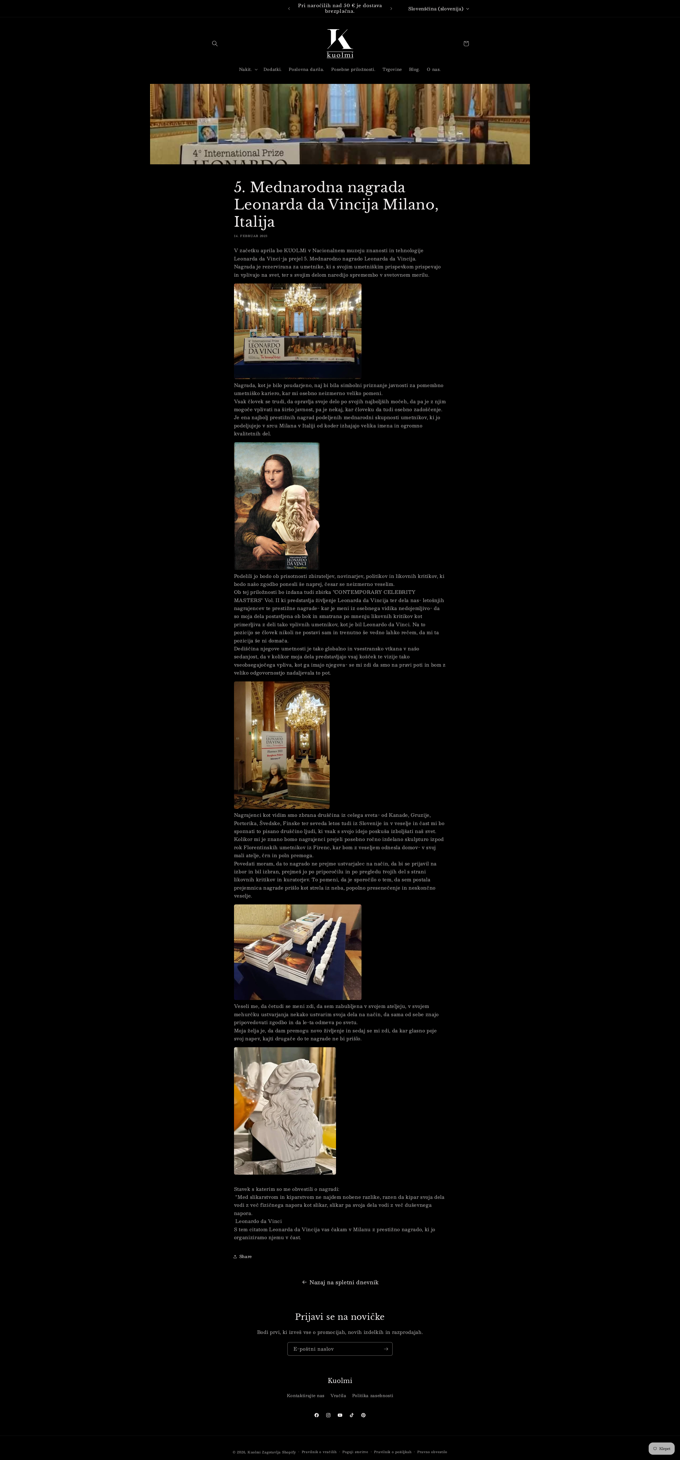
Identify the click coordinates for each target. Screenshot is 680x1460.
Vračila (338, 1395)
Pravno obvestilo (432, 1451)
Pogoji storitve (355, 1451)
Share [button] (245, 1256)
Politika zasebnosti (372, 1395)
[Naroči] (386, 1349)
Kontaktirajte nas (306, 1395)
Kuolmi (254, 1452)
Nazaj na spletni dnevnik (344, 1282)
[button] (215, 43)
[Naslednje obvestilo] (391, 8)
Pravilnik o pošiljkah (392, 1451)
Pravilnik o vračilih (319, 1451)
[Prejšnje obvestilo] (289, 8)
